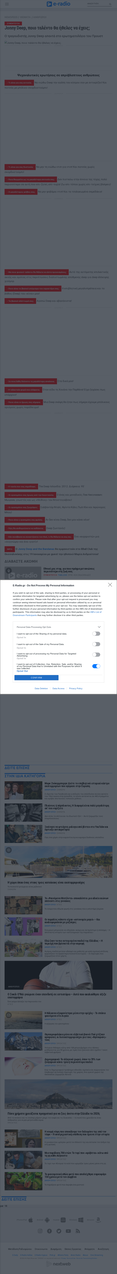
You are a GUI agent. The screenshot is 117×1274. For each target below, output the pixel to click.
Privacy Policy (75, 688)
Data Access (58, 688)
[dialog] (58, 637)
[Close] (111, 586)
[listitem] (58, 627)
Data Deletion (41, 688)
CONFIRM (36, 678)
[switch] (96, 634)
